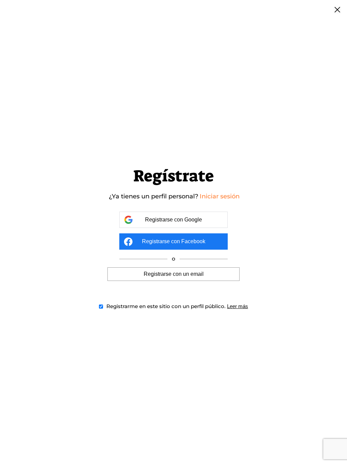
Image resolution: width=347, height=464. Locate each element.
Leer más (237, 306)
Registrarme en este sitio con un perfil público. (165, 306)
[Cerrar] (337, 10)
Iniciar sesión (220, 196)
